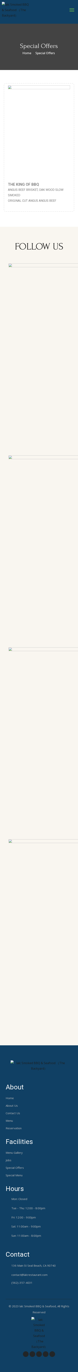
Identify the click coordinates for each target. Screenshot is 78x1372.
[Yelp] (39, 1354)
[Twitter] (32, 1354)
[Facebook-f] (26, 1354)
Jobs (8, 1160)
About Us (12, 1105)
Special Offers (15, 1168)
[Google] (45, 1354)
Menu (9, 1120)
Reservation (14, 1128)
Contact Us (13, 1113)
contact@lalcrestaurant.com (29, 1275)
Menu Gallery (14, 1152)
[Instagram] (52, 1354)
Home (26, 53)
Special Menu (14, 1175)
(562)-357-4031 (22, 1282)
